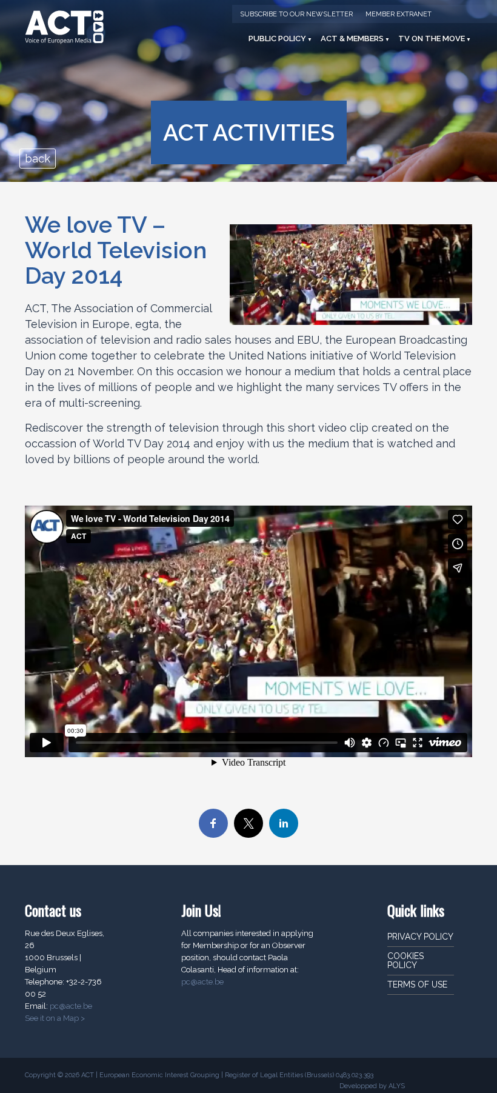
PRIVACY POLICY (420, 936)
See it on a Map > (55, 1018)
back (37, 158)
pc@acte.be (71, 1006)
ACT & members (352, 38)
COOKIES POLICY (405, 960)
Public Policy (277, 38)
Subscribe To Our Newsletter (296, 14)
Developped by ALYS (372, 1086)
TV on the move (431, 38)
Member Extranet (398, 14)
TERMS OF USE (417, 984)
